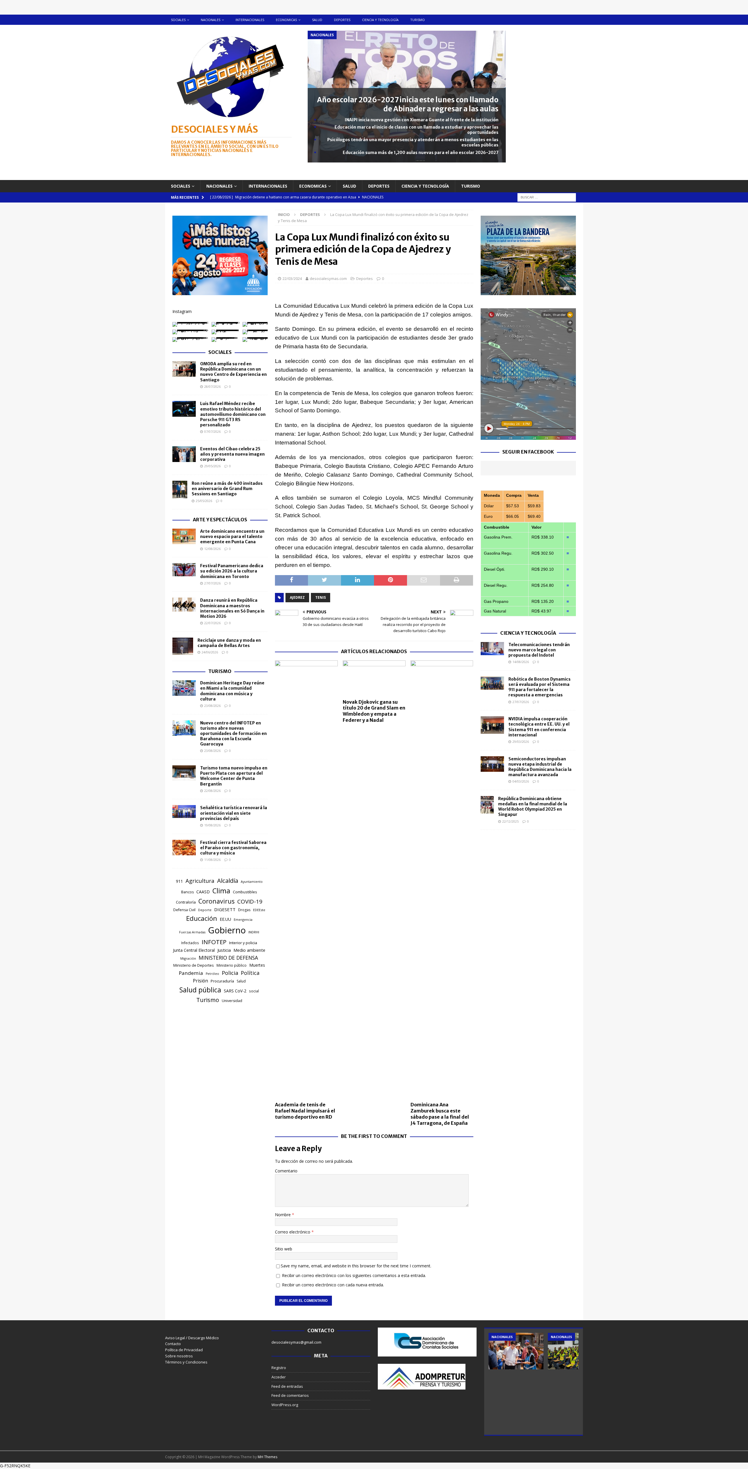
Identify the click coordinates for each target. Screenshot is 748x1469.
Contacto (173, 1343)
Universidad (232, 1000)
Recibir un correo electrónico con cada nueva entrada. (333, 1285)
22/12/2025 (510, 821)
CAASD (203, 891)
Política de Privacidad (184, 1349)
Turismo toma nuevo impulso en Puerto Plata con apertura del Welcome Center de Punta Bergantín (233, 776)
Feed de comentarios (290, 1395)
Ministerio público (232, 965)
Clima (221, 890)
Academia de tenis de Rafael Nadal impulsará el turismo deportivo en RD (305, 1111)
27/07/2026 (212, 583)
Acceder (278, 1377)
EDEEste (259, 910)
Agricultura (200, 880)
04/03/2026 (520, 781)
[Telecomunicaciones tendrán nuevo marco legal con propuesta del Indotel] (492, 648)
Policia (230, 972)
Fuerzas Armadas (192, 932)
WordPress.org (284, 1404)
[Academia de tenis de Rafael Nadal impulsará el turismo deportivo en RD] (306, 879)
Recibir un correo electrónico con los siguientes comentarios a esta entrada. (354, 1275)
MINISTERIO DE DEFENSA (228, 957)
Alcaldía (227, 880)
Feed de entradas (287, 1386)
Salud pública (200, 989)
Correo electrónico (293, 1232)
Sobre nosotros (179, 1356)
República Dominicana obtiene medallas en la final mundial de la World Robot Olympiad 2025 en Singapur (532, 806)
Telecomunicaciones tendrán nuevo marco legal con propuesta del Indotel (539, 650)
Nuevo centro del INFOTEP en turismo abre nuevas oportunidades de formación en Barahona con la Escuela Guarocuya (233, 733)
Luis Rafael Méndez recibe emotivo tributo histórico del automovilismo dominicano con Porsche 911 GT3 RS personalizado (233, 414)
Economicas (286, 20)
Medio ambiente (249, 950)
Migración (188, 958)
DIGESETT (225, 909)
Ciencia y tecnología (380, 20)
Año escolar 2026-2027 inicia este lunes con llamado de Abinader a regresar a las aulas (407, 104)
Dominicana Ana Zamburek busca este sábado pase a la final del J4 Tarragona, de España (440, 1114)
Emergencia (243, 919)
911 (179, 881)
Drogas (244, 909)
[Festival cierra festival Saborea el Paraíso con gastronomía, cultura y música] (184, 847)
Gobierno (227, 930)
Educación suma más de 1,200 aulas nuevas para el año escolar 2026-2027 (420, 152)
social (254, 991)
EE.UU (225, 919)
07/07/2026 (212, 431)
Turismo (417, 20)
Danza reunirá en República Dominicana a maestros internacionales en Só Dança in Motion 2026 (232, 608)
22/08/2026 (212, 790)
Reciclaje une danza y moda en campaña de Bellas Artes (229, 643)
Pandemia (191, 973)
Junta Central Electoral (194, 950)
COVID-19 (249, 901)
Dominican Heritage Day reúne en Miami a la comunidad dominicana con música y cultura (232, 691)
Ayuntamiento (252, 882)
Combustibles (245, 891)
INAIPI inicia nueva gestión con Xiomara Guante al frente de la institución (421, 119)
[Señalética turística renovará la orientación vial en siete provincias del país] (184, 811)
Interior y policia (243, 942)
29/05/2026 (212, 466)
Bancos (187, 892)
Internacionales (250, 20)
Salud (317, 20)
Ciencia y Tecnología (528, 633)
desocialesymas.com (328, 278)
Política (250, 972)
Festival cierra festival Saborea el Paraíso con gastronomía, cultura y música (233, 848)
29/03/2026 (520, 741)
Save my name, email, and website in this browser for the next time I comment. (356, 1266)
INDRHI (253, 932)
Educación (201, 918)
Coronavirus (216, 901)
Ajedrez (297, 597)
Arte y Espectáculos (220, 519)
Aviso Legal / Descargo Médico (192, 1337)
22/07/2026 (212, 623)
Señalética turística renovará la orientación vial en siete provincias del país (233, 813)
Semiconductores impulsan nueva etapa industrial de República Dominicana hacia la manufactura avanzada (540, 767)
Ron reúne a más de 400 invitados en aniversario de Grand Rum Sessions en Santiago (227, 488)
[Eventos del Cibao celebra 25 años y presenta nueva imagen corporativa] (184, 454)
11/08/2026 (212, 859)
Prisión (200, 980)
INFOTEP (214, 942)
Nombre (283, 1214)
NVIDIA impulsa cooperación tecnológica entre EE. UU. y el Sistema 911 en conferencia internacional (538, 727)
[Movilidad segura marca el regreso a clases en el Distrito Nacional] (575, 1351)
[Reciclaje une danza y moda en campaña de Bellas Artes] (182, 646)
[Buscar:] (546, 197)
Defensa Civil (184, 909)
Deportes (342, 20)
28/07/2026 (212, 386)
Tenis (320, 597)
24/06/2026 (210, 652)
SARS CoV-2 (235, 991)
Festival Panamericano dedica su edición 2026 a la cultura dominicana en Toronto (231, 571)
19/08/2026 (212, 825)
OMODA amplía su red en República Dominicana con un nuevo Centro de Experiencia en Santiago (233, 372)
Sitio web (283, 1249)
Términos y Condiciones (186, 1362)
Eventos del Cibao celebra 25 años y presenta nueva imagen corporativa (232, 454)
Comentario (286, 1171)
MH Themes (267, 1456)
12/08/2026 (212, 548)
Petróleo (212, 974)
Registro (278, 1367)
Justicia (224, 950)
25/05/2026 (204, 501)
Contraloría (186, 902)
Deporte (205, 910)
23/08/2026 (212, 705)
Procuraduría (222, 981)
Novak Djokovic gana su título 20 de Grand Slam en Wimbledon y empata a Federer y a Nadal (374, 711)
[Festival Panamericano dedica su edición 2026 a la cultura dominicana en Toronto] (184, 569)
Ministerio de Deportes (193, 965)
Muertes (257, 965)
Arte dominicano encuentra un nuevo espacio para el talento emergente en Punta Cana (232, 536)
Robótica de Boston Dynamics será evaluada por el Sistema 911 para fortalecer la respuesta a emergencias (539, 687)
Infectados (190, 942)
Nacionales (210, 20)
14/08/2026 (520, 662)
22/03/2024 (292, 278)
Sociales (178, 20)
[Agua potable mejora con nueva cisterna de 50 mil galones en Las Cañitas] (516, 1351)
